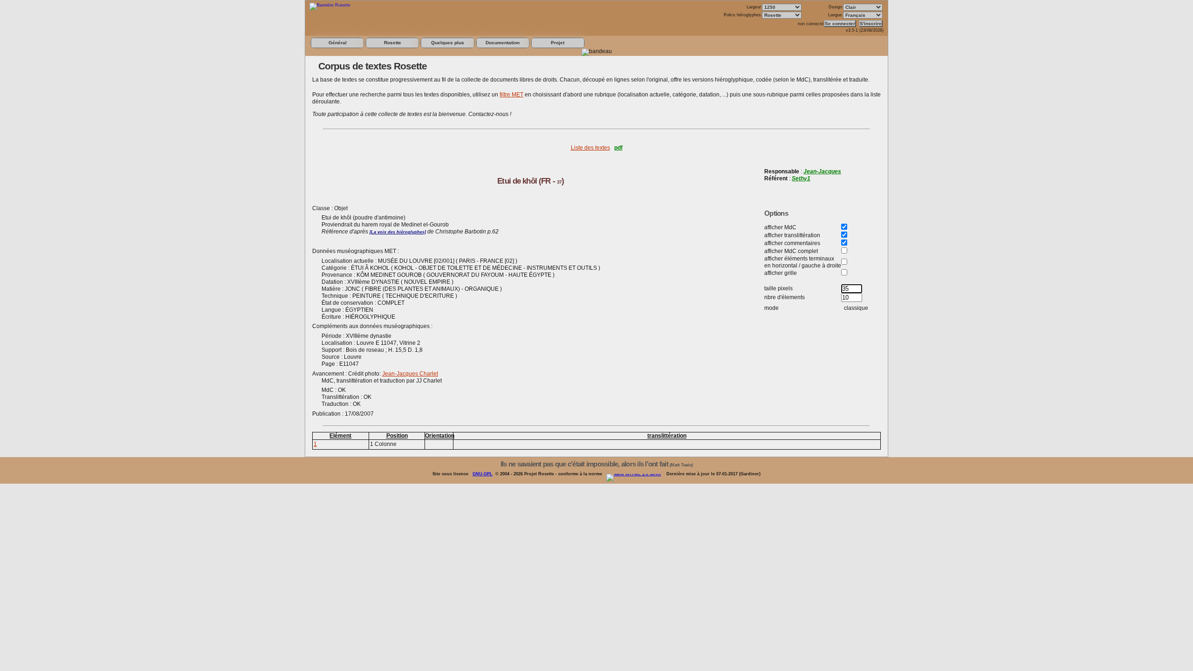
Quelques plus (447, 42)
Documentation (503, 42)
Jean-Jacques (822, 171)
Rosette (392, 42)
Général (338, 42)
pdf (618, 148)
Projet (557, 42)
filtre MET (511, 94)
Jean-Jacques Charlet (410, 374)
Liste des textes (590, 148)
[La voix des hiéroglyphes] (398, 232)
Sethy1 (801, 178)
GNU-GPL (483, 474)
